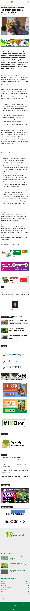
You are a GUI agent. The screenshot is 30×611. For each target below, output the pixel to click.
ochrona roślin (4, 288)
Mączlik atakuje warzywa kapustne (17, 570)
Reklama (11, 604)
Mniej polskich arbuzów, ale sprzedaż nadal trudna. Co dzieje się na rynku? (18, 330)
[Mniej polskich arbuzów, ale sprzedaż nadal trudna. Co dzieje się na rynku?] (4, 330)
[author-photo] (15, 308)
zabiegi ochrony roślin (13, 288)
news (26, 287)
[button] (2, 2)
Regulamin (16, 604)
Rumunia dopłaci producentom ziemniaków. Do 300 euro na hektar (15, 477)
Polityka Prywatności (23, 604)
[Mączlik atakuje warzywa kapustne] (4, 572)
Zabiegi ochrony (21, 7)
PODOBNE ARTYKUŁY (7, 316)
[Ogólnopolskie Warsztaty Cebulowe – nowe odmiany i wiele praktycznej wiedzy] (4, 337)
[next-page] (4, 342)
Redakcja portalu (5, 604)
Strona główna (4, 5)
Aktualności (10, 5)
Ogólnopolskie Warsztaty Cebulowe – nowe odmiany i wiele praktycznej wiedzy (18, 337)
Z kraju (16, 7)
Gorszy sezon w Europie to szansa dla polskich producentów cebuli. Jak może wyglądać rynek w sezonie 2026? (15, 459)
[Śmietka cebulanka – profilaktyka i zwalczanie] (4, 558)
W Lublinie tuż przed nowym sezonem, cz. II (22, 295)
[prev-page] (2, 342)
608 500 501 (15, 609)
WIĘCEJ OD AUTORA (17, 316)
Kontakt (15, 605)
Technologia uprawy (10, 7)
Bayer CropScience (8, 287)
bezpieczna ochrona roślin (18, 287)
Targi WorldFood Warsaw (7, 294)
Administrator (6, 14)
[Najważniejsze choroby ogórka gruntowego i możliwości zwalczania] (4, 565)
